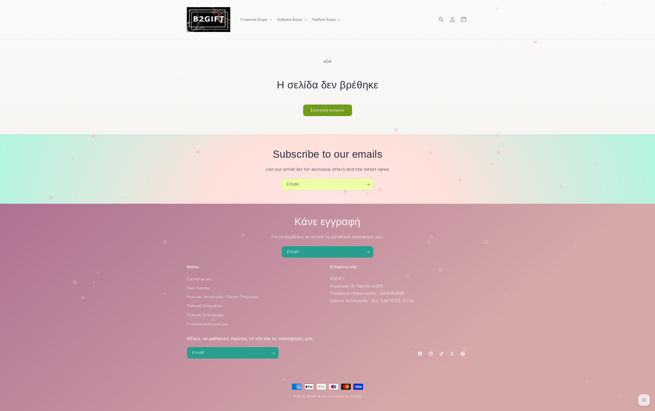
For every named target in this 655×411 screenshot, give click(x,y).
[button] (255, 19)
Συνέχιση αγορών (328, 110)
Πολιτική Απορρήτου (205, 305)
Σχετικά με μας (199, 278)
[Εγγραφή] (367, 184)
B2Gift (311, 396)
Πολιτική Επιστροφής (205, 314)
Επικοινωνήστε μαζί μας (207, 323)
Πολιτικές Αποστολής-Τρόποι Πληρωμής (222, 296)
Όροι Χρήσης (198, 287)
